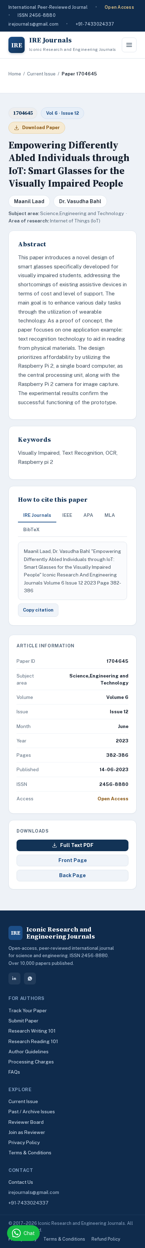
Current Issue (41, 73)
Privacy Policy (24, 1142)
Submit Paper (23, 1020)
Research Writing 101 (32, 1031)
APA (88, 515)
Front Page (72, 860)
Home (14, 73)
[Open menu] (129, 45)
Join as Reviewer (26, 1132)
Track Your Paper (27, 1010)
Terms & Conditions (29, 1152)
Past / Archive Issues (31, 1111)
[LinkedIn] (14, 979)
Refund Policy (106, 1239)
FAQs (14, 1072)
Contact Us (20, 1182)
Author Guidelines (28, 1051)
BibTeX (31, 529)
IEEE (67, 515)
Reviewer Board (26, 1122)
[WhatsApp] (30, 979)
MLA (110, 515)
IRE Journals (37, 515)
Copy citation (38, 610)
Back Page (72, 875)
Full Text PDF (77, 845)
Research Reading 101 (33, 1041)
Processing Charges (31, 1062)
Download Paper (41, 127)
